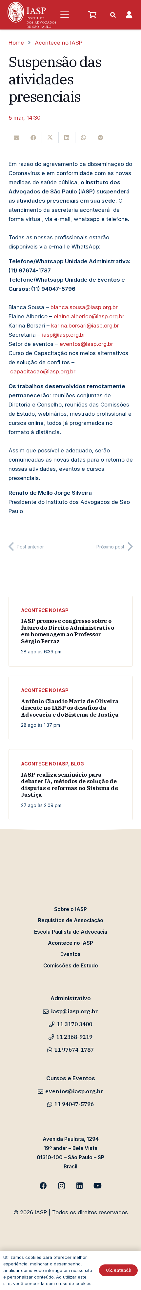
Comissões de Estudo (70, 966)
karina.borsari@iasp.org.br (85, 325)
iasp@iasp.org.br (63, 334)
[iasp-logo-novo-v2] (32, 15)
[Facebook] (43, 1186)
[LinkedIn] (79, 1186)
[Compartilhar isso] (33, 137)
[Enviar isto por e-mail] (17, 137)
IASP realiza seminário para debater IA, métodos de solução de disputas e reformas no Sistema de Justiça (69, 784)
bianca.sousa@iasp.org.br (84, 307)
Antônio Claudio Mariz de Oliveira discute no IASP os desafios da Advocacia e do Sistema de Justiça (69, 708)
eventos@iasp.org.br (86, 344)
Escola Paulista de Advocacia (70, 932)
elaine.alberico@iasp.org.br (89, 316)
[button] (64, 14)
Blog (77, 763)
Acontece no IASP (45, 610)
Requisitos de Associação (70, 920)
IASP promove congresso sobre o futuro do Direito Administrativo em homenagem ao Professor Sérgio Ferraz (67, 631)
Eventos (70, 954)
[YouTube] (98, 1186)
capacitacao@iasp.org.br (42, 371)
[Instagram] (61, 1186)
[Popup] (129, 15)
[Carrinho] (92, 15)
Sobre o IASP (70, 909)
